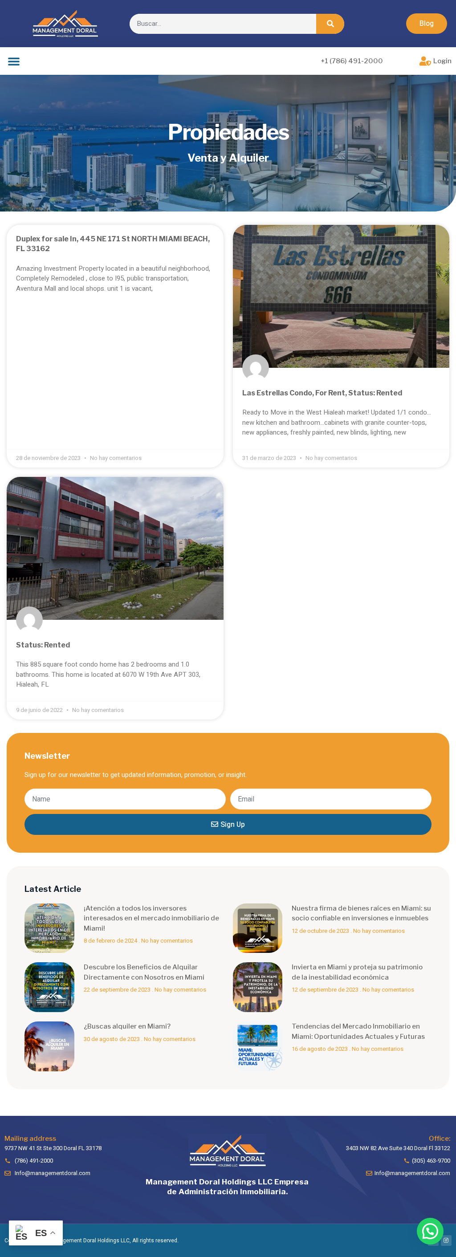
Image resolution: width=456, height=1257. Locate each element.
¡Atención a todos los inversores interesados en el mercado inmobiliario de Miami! (151, 918)
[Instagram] (446, 1240)
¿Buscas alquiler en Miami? (127, 1026)
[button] (426, 23)
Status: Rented (43, 645)
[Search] (330, 24)
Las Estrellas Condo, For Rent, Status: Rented (322, 393)
